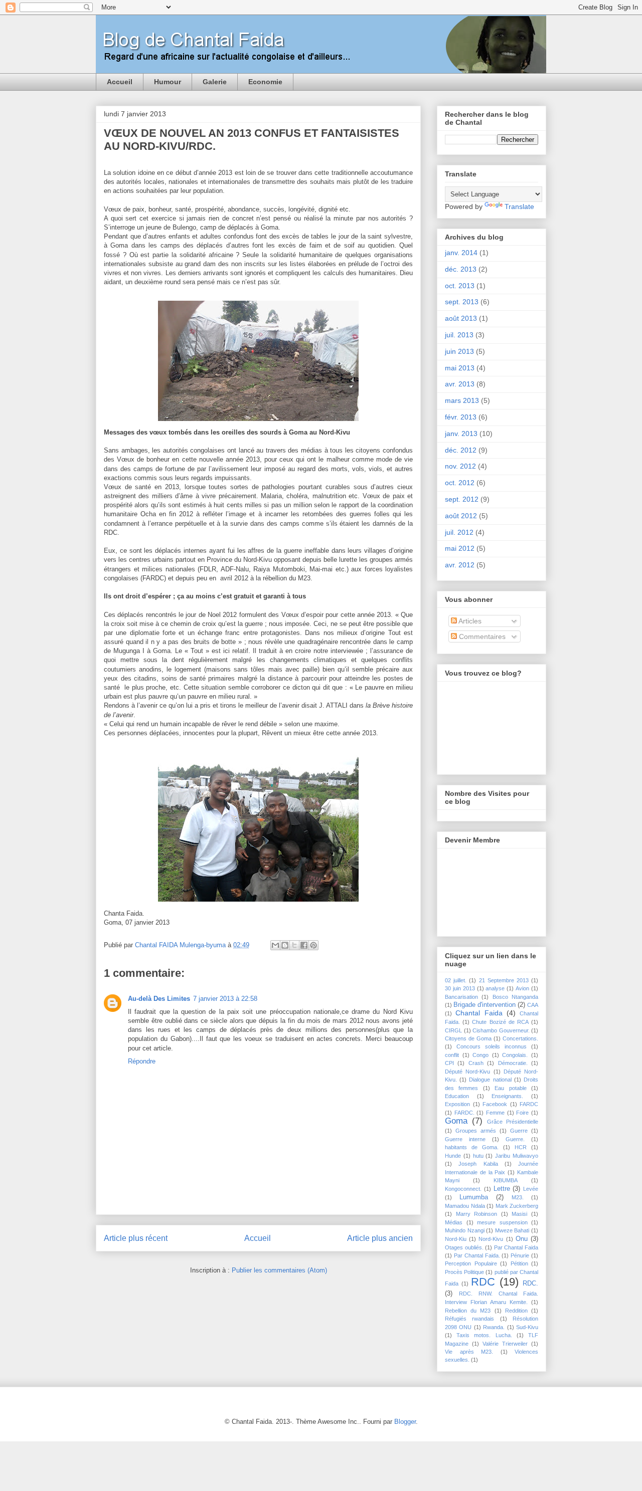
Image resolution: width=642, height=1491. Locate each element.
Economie (265, 82)
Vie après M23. (469, 1352)
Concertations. (520, 1038)
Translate (519, 206)
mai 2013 (459, 368)
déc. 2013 (460, 269)
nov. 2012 (460, 466)
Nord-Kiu (455, 1239)
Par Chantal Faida (516, 1247)
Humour (167, 82)
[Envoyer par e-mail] (275, 945)
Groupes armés (475, 1131)
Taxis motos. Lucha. (484, 1335)
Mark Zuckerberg (517, 1206)
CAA (532, 1005)
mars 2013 (462, 400)
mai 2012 (459, 548)
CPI (449, 1063)
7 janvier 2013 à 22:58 (225, 998)
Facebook (495, 1104)
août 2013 (461, 318)
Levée (530, 1189)
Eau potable (510, 1088)
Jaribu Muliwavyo (516, 1156)
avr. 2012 (459, 565)
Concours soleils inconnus (491, 1046)
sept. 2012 (461, 499)
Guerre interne (465, 1139)
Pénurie (520, 1255)
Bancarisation (461, 997)
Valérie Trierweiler (505, 1344)
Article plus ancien (380, 1238)
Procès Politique (464, 1272)
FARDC (529, 1104)
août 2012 (461, 516)
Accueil (119, 82)
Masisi (519, 1214)
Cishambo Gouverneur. (501, 1030)
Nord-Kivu (490, 1239)
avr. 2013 (459, 384)
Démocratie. (513, 1063)
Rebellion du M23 (468, 1311)
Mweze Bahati (512, 1230)
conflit (452, 1055)
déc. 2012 (460, 450)
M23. (518, 1197)
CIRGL (453, 1030)
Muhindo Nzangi (465, 1230)
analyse (495, 988)
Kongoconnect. (463, 1189)
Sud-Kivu (527, 1327)
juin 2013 (459, 351)
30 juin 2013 (460, 988)
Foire (522, 1113)
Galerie (215, 82)
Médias (453, 1222)
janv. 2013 (461, 434)
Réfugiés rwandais (469, 1319)
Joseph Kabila (478, 1164)
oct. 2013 (459, 286)
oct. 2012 (459, 483)
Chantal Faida (478, 1013)
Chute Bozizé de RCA (500, 1022)
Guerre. (515, 1139)
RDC (483, 1281)
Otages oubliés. (464, 1247)
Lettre (502, 1188)
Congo (480, 1055)
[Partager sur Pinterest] (313, 945)
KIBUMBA (506, 1180)
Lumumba (473, 1197)
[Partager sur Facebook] (304, 945)
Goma (456, 1121)
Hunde (453, 1156)
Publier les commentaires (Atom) (279, 1270)
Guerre (519, 1131)
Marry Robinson (477, 1214)
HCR (521, 1147)
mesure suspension (502, 1222)
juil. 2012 (459, 532)
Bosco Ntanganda (515, 997)
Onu (522, 1238)
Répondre (141, 1061)
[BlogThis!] (285, 945)
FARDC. (464, 1113)
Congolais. (515, 1055)
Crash (476, 1063)
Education (457, 1096)
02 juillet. (455, 980)
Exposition (457, 1104)
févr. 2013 (460, 417)
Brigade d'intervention (484, 1004)
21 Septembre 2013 (504, 980)
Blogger (405, 1421)
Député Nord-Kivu (467, 1072)
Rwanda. (494, 1327)
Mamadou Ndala (465, 1206)
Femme (495, 1113)
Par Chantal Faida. (477, 1255)
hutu (478, 1156)
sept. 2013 (461, 302)
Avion (522, 988)
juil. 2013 (459, 335)
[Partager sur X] (294, 945)
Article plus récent (136, 1238)
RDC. (530, 1283)
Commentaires (481, 636)
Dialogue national (490, 1080)
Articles (469, 621)
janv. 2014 (461, 253)
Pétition (519, 1263)
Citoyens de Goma (468, 1038)
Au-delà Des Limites (159, 998)
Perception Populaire (471, 1263)
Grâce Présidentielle (512, 1122)
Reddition (516, 1311)
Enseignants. (507, 1096)
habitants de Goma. (472, 1147)
